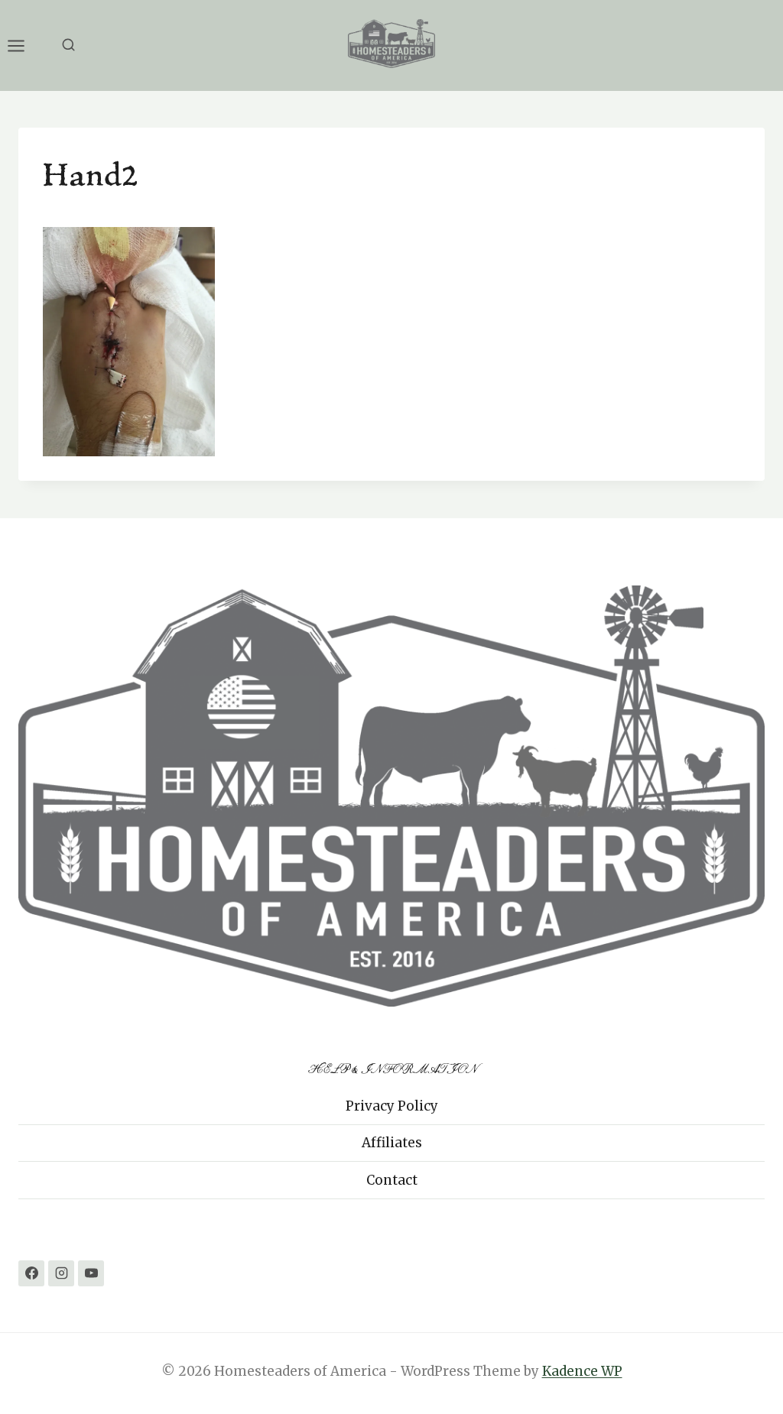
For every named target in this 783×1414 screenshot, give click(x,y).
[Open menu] (23, 45)
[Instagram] (61, 1273)
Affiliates (392, 1142)
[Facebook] (31, 1273)
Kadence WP (582, 1371)
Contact (391, 1180)
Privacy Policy (392, 1106)
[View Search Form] (68, 45)
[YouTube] (91, 1273)
